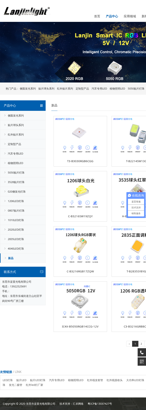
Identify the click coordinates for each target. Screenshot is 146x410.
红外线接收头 (115, 380)
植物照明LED (117, 88)
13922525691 (18, 286)
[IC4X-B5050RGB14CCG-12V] (80, 282)
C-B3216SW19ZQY (80, 216)
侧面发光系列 (28, 88)
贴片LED (21, 380)
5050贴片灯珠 (16, 172)
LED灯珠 (8, 380)
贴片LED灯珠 (37, 380)
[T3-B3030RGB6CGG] (80, 117)
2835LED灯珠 (16, 239)
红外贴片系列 (65, 88)
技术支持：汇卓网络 (71, 403)
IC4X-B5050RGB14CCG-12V (80, 326)
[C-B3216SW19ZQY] (80, 172)
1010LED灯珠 (16, 220)
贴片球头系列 (46, 88)
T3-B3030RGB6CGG (80, 161)
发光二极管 (15, 385)
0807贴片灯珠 (16, 210)
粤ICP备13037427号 (100, 403)
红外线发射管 (95, 380)
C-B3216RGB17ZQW (80, 271)
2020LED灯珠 (16, 229)
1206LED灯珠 (16, 201)
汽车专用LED (99, 88)
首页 (97, 16)
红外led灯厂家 (34, 385)
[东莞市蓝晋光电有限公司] (26, 7)
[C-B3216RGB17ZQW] (80, 227)
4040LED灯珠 (16, 248)
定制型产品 (82, 88)
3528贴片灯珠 (16, 182)
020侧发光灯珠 (17, 191)
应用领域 (130, 16)
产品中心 (112, 16)
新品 (10, 258)
